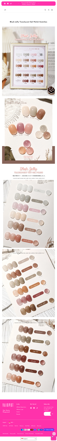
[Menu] (5, 9)
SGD (12, 422)
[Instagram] (4, 3)
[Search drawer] (45, 9)
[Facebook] (7, 3)
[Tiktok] (10, 3)
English (4, 422)
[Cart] (52, 9)
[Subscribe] (52, 414)
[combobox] (28, 438)
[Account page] (48, 9)
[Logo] (8, 405)
